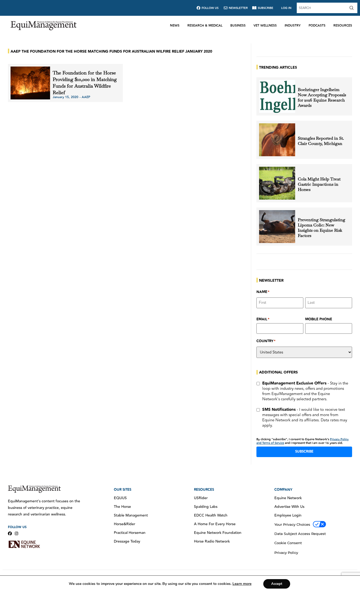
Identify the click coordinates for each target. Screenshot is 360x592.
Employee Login (287, 515)
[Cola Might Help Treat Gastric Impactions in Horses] (277, 183)
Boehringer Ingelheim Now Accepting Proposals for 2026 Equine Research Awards (322, 97)
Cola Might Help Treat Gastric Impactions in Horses (319, 184)
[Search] (352, 8)
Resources (342, 25)
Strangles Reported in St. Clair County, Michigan (321, 141)
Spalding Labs (205, 507)
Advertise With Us (289, 507)
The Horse (122, 507)
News (174, 25)
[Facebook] (10, 533)
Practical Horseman (129, 533)
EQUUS (120, 498)
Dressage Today (127, 541)
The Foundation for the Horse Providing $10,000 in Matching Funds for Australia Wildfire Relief (85, 82)
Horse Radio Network (212, 541)
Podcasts (317, 25)
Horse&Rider (124, 524)
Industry (293, 25)
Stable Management (131, 515)
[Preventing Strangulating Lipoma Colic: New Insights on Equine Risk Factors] (277, 226)
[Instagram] (16, 533)
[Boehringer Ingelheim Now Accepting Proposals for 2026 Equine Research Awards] (277, 96)
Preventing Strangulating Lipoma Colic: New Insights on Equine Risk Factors (321, 227)
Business (238, 25)
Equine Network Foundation (217, 533)
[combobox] (322, 8)
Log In (286, 8)
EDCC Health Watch (210, 515)
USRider (201, 498)
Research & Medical (204, 25)
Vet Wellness (265, 25)
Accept (276, 583)
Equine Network (288, 498)
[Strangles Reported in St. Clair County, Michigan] (277, 139)
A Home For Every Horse (215, 524)
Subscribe (304, 451)
